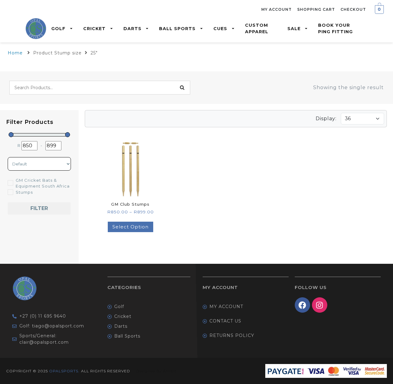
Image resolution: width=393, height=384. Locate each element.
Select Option (130, 227)
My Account (276, 9)
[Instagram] (319, 305)
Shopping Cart (316, 9)
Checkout (353, 9)
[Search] (182, 87)
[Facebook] (302, 305)
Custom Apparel (256, 28)
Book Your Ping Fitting (335, 28)
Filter (39, 208)
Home (15, 53)
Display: (326, 118)
